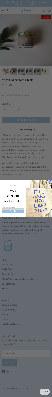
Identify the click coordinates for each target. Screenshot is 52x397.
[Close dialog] (51, 181)
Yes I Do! (13, 211)
